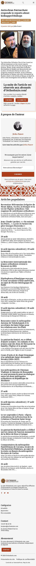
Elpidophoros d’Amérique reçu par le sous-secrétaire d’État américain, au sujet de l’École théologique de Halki (17, 281)
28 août (4, 297)
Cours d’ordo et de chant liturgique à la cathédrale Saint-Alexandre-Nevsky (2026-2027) (17, 357)
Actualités (4, 508)
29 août (4, 237)
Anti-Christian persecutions (11, 20)
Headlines (26, 20)
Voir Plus (6, 549)
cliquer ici (23, 103)
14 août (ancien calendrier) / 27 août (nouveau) (17, 403)
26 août (4, 464)
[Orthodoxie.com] (7, 2)
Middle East (6, 22)
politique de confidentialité (15, 181)
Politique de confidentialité (25, 559)
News (14, 22)
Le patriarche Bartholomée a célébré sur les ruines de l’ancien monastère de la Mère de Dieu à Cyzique (18, 432)
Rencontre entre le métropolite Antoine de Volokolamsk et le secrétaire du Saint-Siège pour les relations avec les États (16, 324)
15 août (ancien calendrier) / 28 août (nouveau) (17, 309)
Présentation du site (8, 559)
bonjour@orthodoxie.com (9, 526)
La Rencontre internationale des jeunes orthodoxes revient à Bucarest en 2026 (16, 264)
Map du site (26, 562)
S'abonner (8, 100)
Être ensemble (6, 513)
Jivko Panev (18, 134)
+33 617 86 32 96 (6, 524)
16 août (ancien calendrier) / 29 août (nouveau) (17, 250)
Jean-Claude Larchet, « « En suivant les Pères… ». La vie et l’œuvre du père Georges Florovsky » (17, 224)
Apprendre (4, 510)
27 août (4, 391)
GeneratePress (18, 562)
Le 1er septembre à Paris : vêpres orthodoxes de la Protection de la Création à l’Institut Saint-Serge (16, 417)
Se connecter (21, 100)
